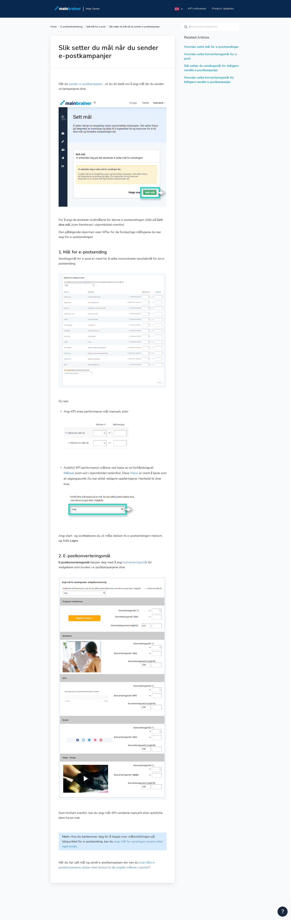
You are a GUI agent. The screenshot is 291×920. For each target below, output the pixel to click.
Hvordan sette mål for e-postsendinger (211, 47)
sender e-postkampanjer (86, 84)
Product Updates (223, 8)
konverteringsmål (135, 562)
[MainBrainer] (68, 9)
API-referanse (197, 8)
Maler (134, 473)
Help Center (93, 8)
